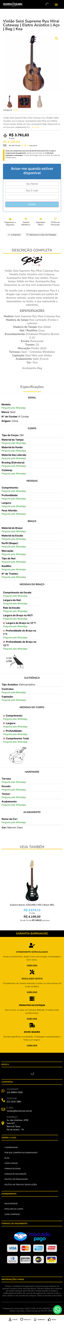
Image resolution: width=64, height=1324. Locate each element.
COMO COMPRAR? (12, 1214)
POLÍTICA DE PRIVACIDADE (16, 1179)
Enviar (32, 204)
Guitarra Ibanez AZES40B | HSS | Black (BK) (32, 904)
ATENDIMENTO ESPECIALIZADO (32, 952)
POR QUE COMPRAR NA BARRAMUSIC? (21, 1152)
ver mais (35, 127)
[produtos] (32, 945)
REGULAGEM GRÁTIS (32, 978)
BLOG (6, 1158)
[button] (56, 4)
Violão (16, 110)
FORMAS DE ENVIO (12, 1168)
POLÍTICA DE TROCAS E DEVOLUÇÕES (20, 1184)
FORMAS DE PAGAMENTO (15, 1174)
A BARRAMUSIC (11, 1147)
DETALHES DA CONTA (13, 1209)
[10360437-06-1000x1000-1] (32, 63)
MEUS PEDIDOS (11, 1203)
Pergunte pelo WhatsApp (13, 407)
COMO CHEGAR (11, 1163)
